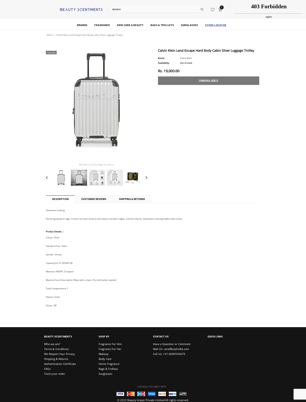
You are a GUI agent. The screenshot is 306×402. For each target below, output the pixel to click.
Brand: (161, 58)
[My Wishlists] (211, 9)
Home (50, 34)
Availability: (164, 62)
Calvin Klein (186, 58)
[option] (96, 99)
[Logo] (76, 9)
